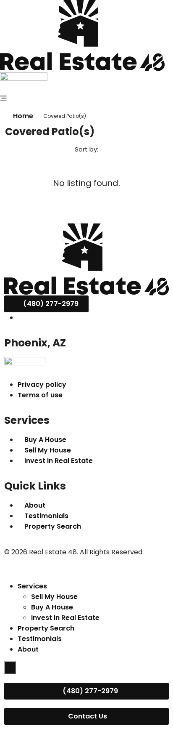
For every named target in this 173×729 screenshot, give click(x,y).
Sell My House (54, 596)
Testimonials (40, 639)
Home (23, 116)
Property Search (46, 628)
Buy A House (52, 607)
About (28, 649)
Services (32, 586)
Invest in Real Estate (65, 618)
